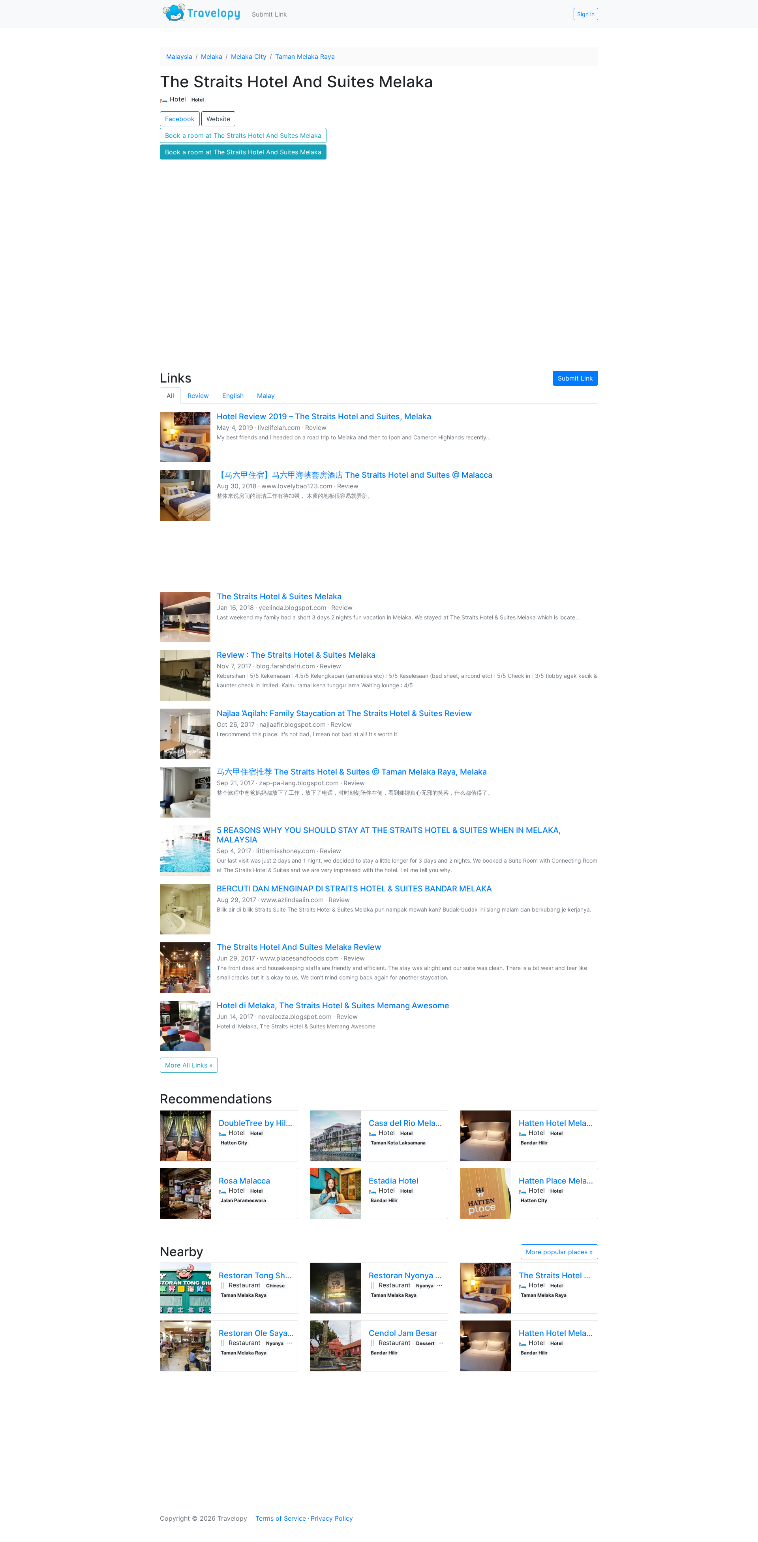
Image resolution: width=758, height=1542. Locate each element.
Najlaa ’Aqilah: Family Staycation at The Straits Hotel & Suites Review (344, 713)
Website (218, 119)
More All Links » (189, 1065)
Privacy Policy (332, 1518)
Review (198, 396)
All (170, 396)
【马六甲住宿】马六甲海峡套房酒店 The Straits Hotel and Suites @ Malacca (354, 475)
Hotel (197, 100)
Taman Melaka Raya (305, 56)
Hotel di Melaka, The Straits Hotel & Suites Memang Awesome (333, 1005)
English (233, 396)
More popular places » (559, 1252)
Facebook (180, 119)
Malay (266, 396)
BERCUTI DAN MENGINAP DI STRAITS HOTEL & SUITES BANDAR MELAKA (354, 888)
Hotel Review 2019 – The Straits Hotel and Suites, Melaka (324, 416)
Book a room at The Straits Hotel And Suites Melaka (243, 135)
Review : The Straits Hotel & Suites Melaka (296, 655)
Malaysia (179, 56)
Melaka (211, 56)
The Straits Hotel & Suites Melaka (279, 596)
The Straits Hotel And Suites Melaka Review (299, 947)
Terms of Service (280, 1518)
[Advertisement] (379, 296)
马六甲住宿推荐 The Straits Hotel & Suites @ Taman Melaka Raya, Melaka (352, 772)
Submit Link (269, 14)
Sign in (586, 14)
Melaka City (248, 56)
